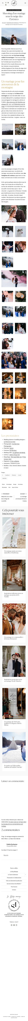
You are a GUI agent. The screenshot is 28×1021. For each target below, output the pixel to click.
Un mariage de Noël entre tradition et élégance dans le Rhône (13, 723)
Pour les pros (14, 886)
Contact (14, 889)
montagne (9, 484)
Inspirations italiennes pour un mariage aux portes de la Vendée (13, 595)
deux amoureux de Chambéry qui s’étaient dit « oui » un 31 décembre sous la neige (13, 104)
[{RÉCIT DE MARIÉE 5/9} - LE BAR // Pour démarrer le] (14, 1004)
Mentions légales (14, 1014)
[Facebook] (6, 5)
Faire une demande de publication (14, 880)
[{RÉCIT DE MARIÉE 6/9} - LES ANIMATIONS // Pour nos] (14, 988)
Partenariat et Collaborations (14, 877)
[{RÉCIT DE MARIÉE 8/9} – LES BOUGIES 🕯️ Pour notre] (14, 956)
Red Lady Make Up (16, 457)
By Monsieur (13, 450)
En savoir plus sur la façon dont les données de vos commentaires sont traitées (13, 824)
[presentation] (14, 533)
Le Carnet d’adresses (13, 874)
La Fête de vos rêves (9, 442)
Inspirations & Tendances (14, 10)
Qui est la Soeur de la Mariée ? (14, 883)
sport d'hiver (15, 487)
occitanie (20, 484)
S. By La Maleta (14, 461)
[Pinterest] (8, 3)
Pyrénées (4, 487)
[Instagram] (6, 3)
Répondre (6, 855)
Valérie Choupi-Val (14, 455)
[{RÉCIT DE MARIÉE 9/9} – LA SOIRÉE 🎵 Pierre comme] (14, 940)
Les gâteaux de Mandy (19, 452)
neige (14, 484)
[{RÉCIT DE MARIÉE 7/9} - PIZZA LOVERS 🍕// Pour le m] (14, 972)
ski (9, 487)
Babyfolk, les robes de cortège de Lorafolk (6, 497)
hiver (3, 484)
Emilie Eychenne (12, 844)
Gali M (11, 448)
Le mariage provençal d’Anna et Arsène (21, 497)
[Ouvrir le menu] (25, 3)
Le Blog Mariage (14, 871)
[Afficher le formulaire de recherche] (2, 3)
